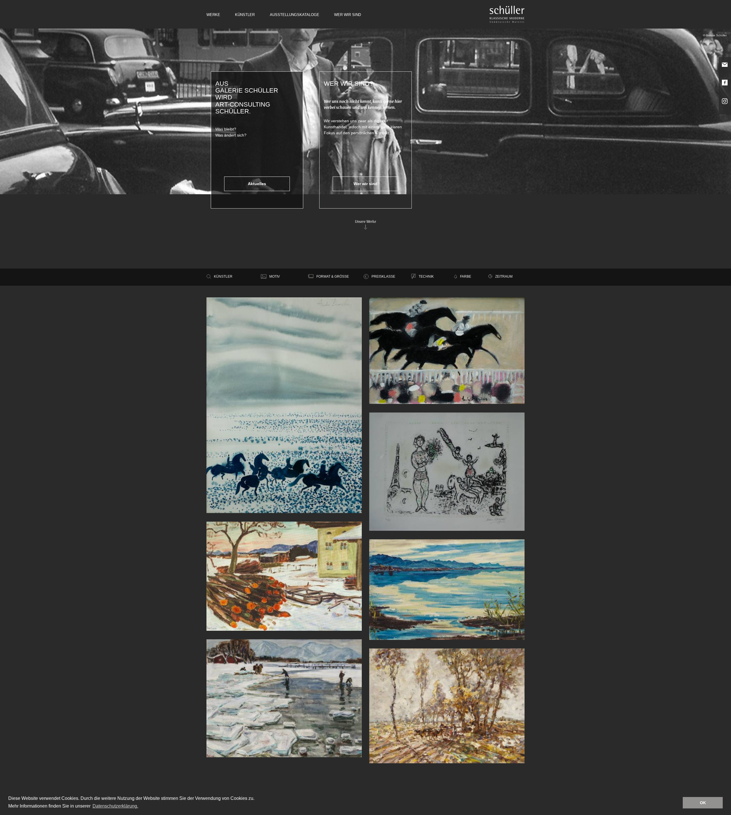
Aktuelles (257, 183)
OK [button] (703, 802)
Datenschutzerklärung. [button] (115, 806)
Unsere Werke (365, 221)
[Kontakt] (725, 68)
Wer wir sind (347, 15)
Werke (213, 15)
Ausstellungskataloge (294, 15)
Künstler (245, 15)
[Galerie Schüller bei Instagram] (725, 105)
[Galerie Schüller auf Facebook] (725, 86)
